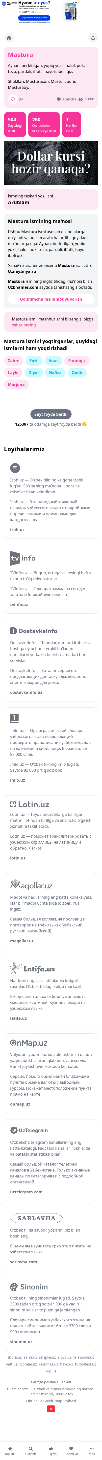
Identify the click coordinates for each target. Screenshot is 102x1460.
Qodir (77, 372)
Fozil (34, 360)
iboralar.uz (28, 1364)
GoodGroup (52, 1400)
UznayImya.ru (22, 271)
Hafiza (55, 372)
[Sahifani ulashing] (93, 38)
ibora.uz (15, 1357)
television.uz (83, 1357)
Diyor (33, 372)
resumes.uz (48, 1364)
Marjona (16, 384)
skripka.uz (47, 1357)
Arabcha (69, 99)
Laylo (13, 372)
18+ (51, 1408)
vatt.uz (11, 1364)
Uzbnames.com (23, 287)
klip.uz (51, 1371)
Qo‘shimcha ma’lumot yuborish (51, 299)
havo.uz (66, 1364)
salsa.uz (30, 1357)
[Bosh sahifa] (9, 38)
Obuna (32, 1400)
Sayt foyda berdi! (51, 414)
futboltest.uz (85, 1364)
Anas (53, 360)
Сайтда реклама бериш (51, 1382)
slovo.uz (64, 1357)
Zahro (14, 360)
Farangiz (77, 360)
